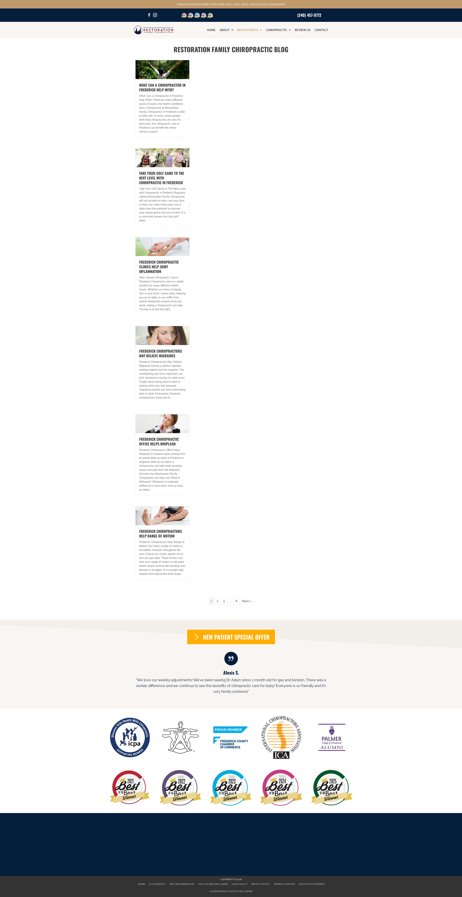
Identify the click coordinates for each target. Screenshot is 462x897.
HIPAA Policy (239, 884)
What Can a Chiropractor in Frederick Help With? (162, 87)
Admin (141, 884)
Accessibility (157, 884)
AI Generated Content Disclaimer (231, 891)
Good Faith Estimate (312, 884)
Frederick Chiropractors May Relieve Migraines (160, 353)
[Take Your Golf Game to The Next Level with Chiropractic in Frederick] (162, 157)
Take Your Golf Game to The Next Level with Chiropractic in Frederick (161, 177)
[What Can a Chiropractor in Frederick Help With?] (162, 69)
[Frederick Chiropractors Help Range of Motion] (162, 515)
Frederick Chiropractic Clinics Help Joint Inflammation (159, 266)
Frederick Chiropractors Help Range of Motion (160, 533)
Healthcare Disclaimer (213, 884)
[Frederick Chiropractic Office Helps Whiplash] (162, 423)
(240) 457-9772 (309, 15)
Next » (246, 601)
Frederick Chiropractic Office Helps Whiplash (159, 441)
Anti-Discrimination (181, 884)
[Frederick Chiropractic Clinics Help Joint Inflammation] (162, 246)
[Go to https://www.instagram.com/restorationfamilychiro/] (155, 15)
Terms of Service (284, 884)
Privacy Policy (260, 884)
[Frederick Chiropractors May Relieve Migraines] (162, 335)
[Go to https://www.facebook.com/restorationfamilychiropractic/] (149, 15)
